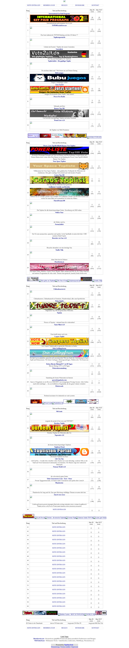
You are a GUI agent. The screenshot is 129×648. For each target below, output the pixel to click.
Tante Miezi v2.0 (59, 325)
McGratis (59, 411)
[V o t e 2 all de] (86, 281)
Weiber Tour (59, 212)
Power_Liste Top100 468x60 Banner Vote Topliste (59, 146)
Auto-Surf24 (59, 85)
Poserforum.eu (59, 262)
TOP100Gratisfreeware (59, 25)
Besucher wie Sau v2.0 (59, 238)
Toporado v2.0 (59, 435)
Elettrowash (59, 386)
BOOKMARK (79, 5)
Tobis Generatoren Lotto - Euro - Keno (59, 479)
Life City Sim (59, 459)
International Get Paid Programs (59, 14)
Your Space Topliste (59, 161)
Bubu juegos (59, 73)
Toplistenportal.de (59, 37)
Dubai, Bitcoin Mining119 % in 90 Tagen (59, 364)
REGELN (64, 5)
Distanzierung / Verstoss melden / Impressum (64, 647)
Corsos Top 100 (59, 175)
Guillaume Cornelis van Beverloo (59, 187)
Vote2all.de (59, 49)
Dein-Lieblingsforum (59, 348)
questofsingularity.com (59, 380)
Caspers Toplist (59, 336)
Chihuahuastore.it (59, 289)
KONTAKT (95, 5)
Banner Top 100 (59, 108)
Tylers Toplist (59, 301)
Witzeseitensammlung (59, 368)
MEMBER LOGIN (49, 5)
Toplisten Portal (59, 447)
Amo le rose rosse (59, 495)
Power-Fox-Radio (59, 97)
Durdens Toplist (59, 423)
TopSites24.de (68, 645)
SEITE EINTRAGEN (33, 5)
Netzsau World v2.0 (59, 467)
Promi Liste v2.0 (59, 120)
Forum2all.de (59, 224)
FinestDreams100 (59, 201)
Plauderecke (59, 483)
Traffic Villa (59, 250)
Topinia (59, 313)
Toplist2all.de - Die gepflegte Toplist (59, 61)
